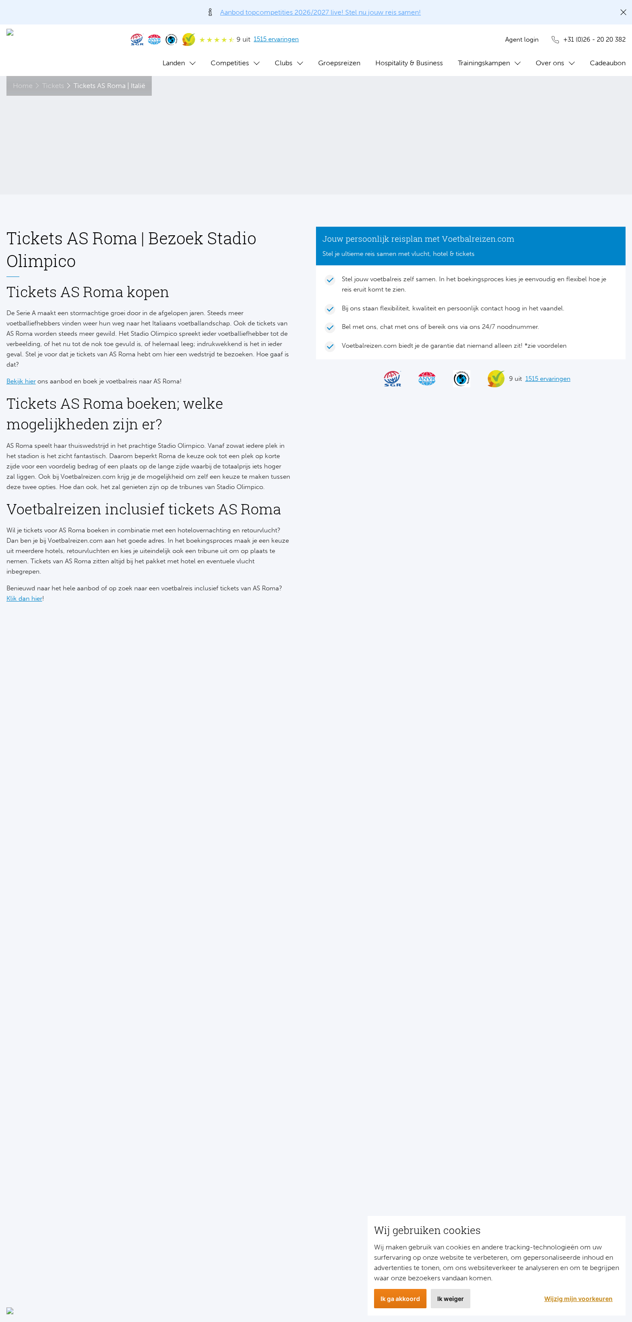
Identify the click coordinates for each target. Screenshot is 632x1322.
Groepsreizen (339, 63)
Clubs (283, 63)
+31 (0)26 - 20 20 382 (594, 39)
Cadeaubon (608, 63)
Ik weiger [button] (450, 1298)
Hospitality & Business (409, 63)
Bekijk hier (21, 381)
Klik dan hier (24, 598)
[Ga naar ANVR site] (154, 39)
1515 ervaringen (276, 39)
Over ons (550, 63)
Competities (230, 63)
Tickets (53, 86)
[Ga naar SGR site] (137, 39)
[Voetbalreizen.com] (60, 50)
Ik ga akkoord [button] (400, 1298)
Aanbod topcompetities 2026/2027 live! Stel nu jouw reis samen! (320, 12)
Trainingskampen (484, 63)
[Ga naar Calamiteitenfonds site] (171, 39)
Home (23, 86)
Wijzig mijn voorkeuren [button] (578, 1298)
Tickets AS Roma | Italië (109, 86)
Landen (174, 63)
